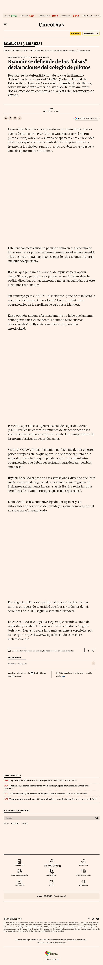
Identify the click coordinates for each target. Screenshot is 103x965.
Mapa (39, 943)
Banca (6, 50)
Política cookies (36, 939)
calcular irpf (19, 865)
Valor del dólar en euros (91, 16)
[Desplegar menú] (5, 24)
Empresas (12, 664)
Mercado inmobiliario (58, 50)
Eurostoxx (15, 824)
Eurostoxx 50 (66, 16)
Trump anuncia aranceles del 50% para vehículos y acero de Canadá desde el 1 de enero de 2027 (53, 799)
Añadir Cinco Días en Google (88, 118)
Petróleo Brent (44, 16)
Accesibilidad (82, 939)
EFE (52, 108)
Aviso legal (26, 939)
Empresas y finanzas (23, 43)
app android (83, 885)
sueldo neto (83, 865)
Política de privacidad (68, 939)
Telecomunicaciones (19, 50)
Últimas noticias (83, 50)
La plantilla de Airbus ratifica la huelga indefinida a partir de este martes (44, 780)
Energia (32, 50)
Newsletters (50, 943)
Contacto (19, 939)
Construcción (42, 50)
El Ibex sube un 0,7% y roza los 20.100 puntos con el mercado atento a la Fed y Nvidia (48, 794)
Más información (14, 676)
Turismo (72, 50)
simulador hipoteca (51, 865)
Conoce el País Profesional (52, 896)
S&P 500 (24, 16)
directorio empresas (83, 875)
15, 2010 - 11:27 (51, 111)
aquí (63, 676)
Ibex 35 (7, 16)
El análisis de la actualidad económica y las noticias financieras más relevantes (43, 651)
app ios (51, 885)
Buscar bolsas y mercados (17, 811)
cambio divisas (51, 875)
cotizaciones (19, 885)
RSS (43, 943)
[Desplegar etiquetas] (93, 663)
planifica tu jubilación (19, 875)
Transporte (22, 664)
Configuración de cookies (51, 939)
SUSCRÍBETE (75, 33)
